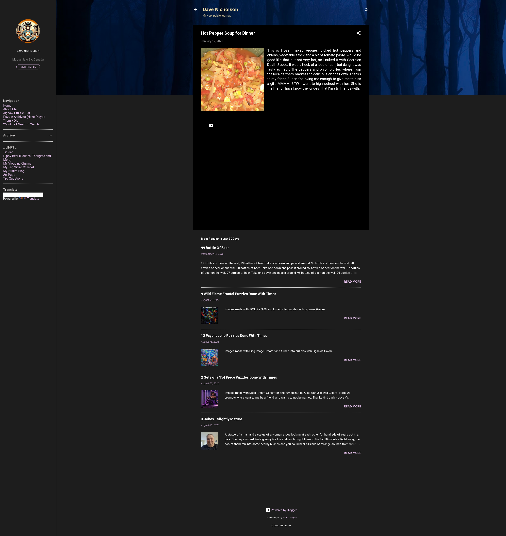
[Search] (366, 11)
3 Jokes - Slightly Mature (221, 419)
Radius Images (290, 517)
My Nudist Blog (14, 171)
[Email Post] (211, 127)
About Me (10, 109)
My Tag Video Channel (18, 167)
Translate (33, 198)
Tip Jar (8, 152)
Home (7, 105)
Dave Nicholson (220, 9)
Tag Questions (13, 178)
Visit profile (28, 66)
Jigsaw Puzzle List (16, 113)
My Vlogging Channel (17, 163)
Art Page (9, 175)
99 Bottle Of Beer (215, 248)
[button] (358, 34)
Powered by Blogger (283, 510)
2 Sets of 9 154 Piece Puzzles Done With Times (239, 377)
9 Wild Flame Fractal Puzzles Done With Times (238, 294)
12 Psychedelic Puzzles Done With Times (234, 335)
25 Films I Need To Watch (21, 124)
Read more (352, 281)
